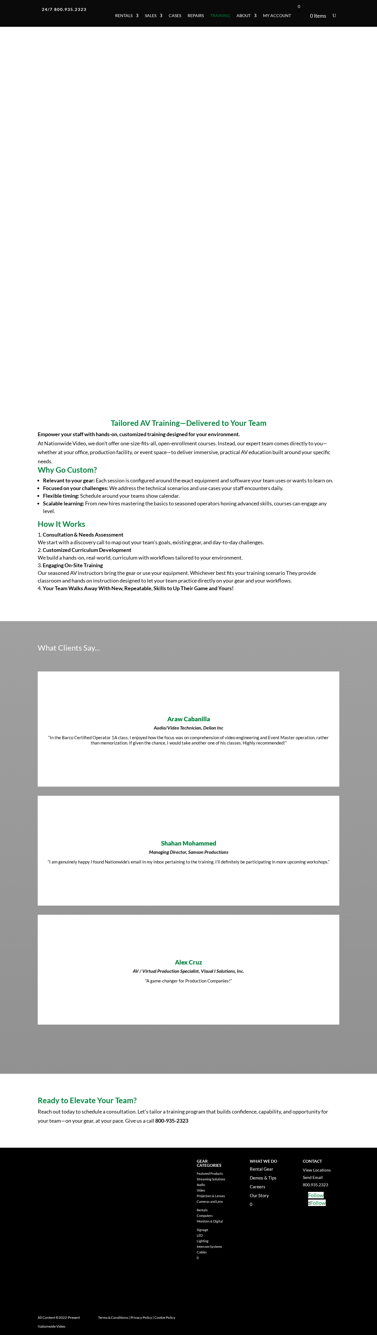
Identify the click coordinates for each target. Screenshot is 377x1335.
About (244, 15)
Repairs (196, 15)
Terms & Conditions (113, 1317)
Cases (175, 15)
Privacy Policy (141, 1317)
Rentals (124, 15)
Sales (150, 15)
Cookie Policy (164, 1317)
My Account (277, 15)
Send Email (313, 1177)
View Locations (317, 1169)
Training (220, 15)
